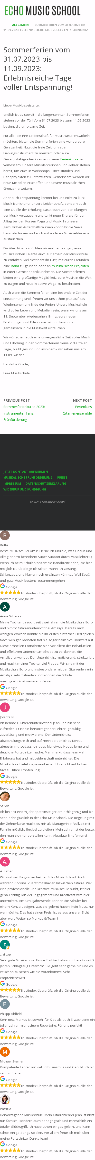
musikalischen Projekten (70, 266)
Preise (62, 477)
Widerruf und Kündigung (24, 489)
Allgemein (20, 25)
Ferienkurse (69, 159)
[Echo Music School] (42, 10)
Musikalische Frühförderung (28, 477)
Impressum (12, 484)
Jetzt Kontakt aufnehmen (25, 472)
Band (15, 266)
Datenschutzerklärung (46, 484)
